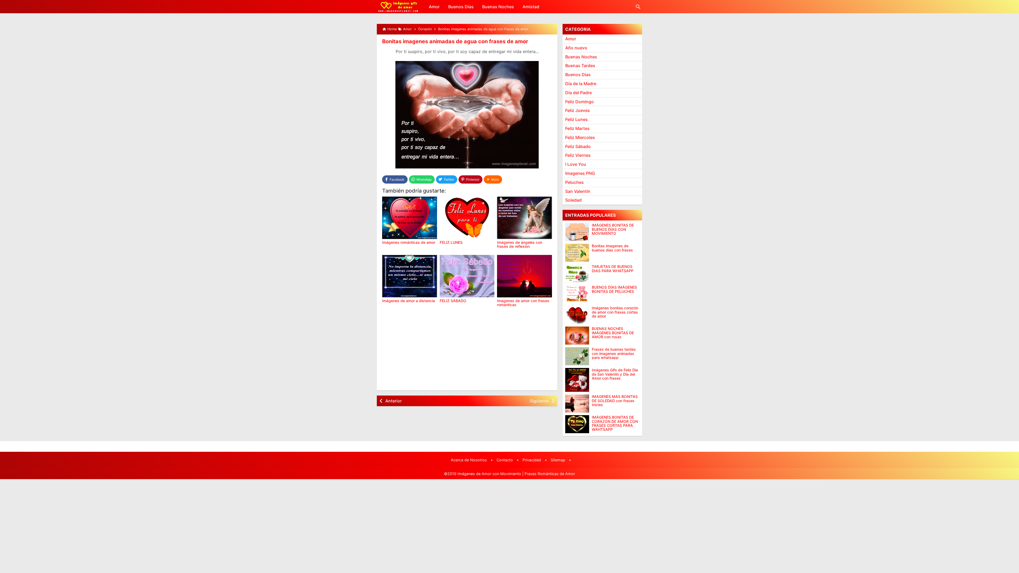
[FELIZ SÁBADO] (467, 276)
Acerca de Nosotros (469, 460)
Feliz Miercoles (580, 137)
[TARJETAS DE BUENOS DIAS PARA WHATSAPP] (577, 273)
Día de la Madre (580, 83)
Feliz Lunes (576, 119)
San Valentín (577, 191)
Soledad (573, 200)
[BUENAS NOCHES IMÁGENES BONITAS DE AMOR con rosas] (577, 336)
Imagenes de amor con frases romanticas (523, 302)
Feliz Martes (577, 128)
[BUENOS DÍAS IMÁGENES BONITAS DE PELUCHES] (577, 294)
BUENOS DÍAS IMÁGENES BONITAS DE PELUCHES (614, 289)
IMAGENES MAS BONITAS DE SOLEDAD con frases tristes (615, 400)
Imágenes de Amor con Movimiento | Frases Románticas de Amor (516, 473)
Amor (434, 6)
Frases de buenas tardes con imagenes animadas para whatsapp (614, 353)
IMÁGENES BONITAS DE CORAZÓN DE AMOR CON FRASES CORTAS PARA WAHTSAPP (615, 423)
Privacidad (532, 460)
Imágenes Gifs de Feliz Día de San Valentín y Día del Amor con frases (615, 374)
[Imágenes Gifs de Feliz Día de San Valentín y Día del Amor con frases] (577, 380)
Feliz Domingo (579, 101)
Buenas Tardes (580, 65)
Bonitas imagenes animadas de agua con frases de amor (455, 41)
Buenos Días (461, 6)
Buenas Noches (498, 6)
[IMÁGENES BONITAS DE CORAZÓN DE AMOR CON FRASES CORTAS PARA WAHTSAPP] (577, 424)
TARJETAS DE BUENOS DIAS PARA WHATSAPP (612, 268)
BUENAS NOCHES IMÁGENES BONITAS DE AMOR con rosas (613, 333)
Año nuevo (576, 47)
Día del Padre (578, 92)
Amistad (531, 6)
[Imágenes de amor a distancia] (409, 276)
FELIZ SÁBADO (453, 300)
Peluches (574, 182)
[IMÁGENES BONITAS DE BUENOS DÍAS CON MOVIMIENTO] (577, 232)
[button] (493, 179)
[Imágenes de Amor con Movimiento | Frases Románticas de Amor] (398, 6)
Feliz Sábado (578, 146)
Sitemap (558, 460)
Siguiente (539, 400)
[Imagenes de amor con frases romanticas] (524, 276)
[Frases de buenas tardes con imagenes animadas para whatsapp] (577, 356)
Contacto (504, 460)
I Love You (575, 164)
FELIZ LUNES (451, 242)
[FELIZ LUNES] (467, 218)
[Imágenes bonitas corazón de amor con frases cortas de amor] (577, 315)
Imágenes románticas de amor (408, 242)
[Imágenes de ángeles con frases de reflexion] (524, 218)
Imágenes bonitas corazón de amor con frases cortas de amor (615, 312)
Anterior (393, 400)
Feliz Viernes (578, 155)
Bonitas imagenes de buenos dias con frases (612, 248)
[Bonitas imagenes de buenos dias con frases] (577, 253)
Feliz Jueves (577, 110)
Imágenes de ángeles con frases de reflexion (519, 244)
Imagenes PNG (580, 173)
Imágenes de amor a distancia (408, 300)
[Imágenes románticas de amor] (409, 218)
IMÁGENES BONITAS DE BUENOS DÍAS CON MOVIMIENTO (613, 229)
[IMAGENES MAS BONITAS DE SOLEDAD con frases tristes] (577, 403)
